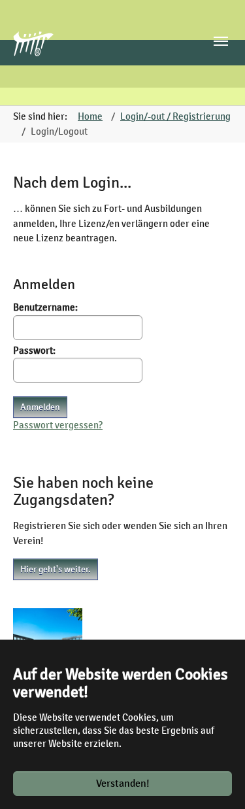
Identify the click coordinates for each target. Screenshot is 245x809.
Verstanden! (123, 783)
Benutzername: (45, 307)
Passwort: (34, 350)
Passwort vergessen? (58, 425)
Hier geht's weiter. (55, 569)
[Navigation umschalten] (221, 41)
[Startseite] (38, 52)
